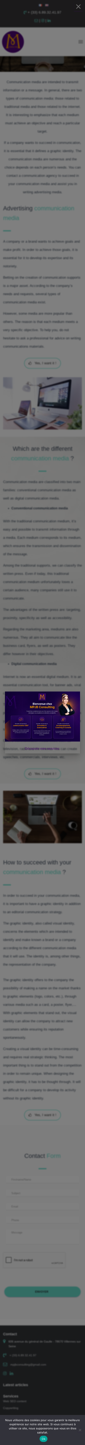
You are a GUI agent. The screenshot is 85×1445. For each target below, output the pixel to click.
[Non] (80, 1430)
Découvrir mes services (42, 748)
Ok (43, 1438)
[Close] (78, 6)
